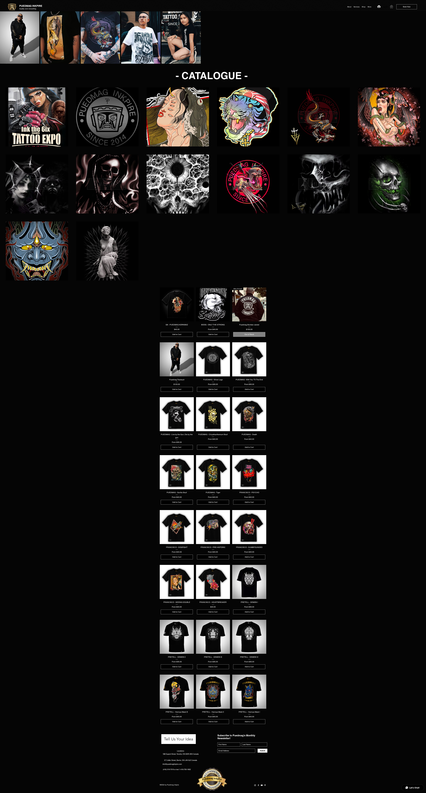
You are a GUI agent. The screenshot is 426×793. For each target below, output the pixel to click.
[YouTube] (262, 785)
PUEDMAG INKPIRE (30, 5)
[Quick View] (177, 304)
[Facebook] (258, 785)
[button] (391, 6)
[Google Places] (265, 785)
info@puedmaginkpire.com (172, 764)
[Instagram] (255, 785)
